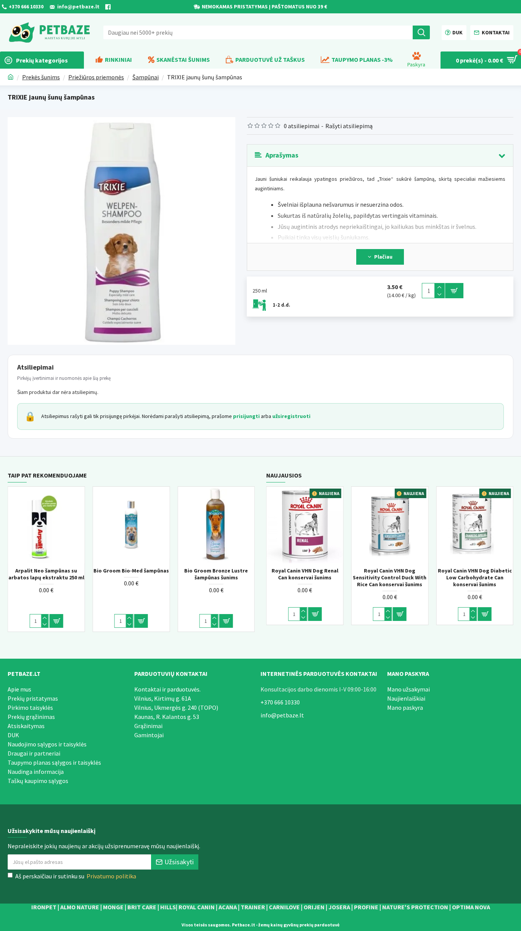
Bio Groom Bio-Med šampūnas (195, 570)
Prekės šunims (41, 77)
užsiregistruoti (291, 416)
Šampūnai (145, 77)
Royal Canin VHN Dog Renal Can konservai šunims (369, 574)
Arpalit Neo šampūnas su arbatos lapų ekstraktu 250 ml (110, 574)
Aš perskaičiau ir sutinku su (75, 876)
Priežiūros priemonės (96, 77)
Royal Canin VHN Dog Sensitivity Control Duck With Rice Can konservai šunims (454, 577)
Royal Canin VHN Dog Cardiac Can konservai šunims (284, 574)
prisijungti (246, 416)
